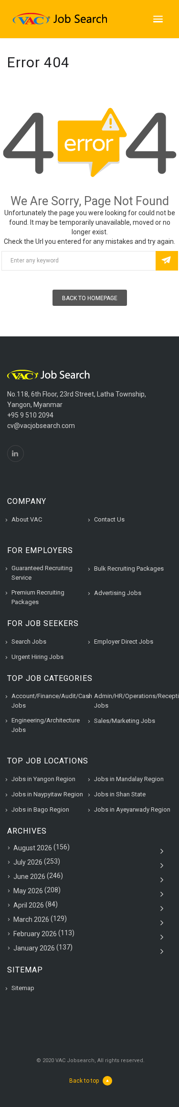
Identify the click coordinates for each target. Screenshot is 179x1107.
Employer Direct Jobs (123, 641)
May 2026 (28, 891)
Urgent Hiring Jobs (37, 656)
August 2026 (32, 848)
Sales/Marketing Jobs (124, 720)
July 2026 (27, 862)
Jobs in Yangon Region (43, 779)
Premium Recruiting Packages (37, 597)
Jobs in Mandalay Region (129, 779)
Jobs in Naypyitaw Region (47, 794)
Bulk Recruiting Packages (129, 568)
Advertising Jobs (117, 592)
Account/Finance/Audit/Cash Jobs (51, 700)
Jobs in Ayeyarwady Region (132, 809)
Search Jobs (28, 641)
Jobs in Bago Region (40, 809)
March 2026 (31, 919)
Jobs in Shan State (120, 794)
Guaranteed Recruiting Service (42, 572)
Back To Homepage (89, 298)
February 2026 (35, 934)
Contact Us (109, 519)
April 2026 (28, 905)
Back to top (84, 1080)
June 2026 (29, 876)
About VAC (26, 519)
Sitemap (22, 988)
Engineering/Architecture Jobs (45, 725)
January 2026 (34, 948)
